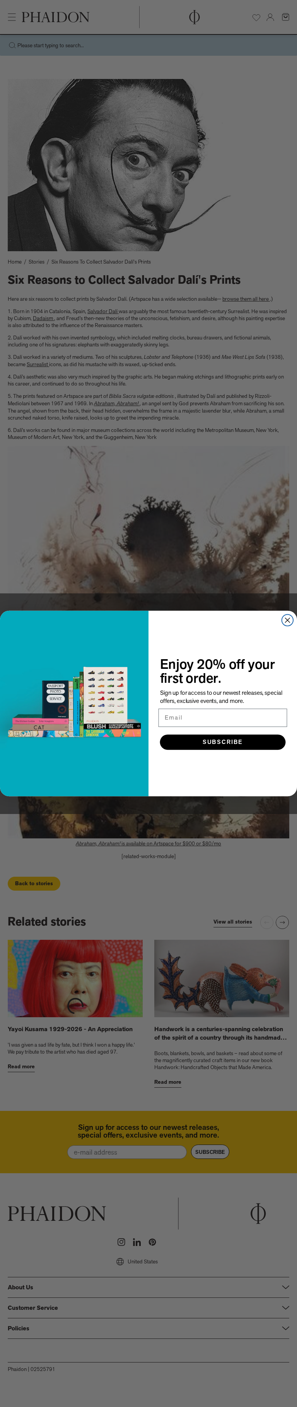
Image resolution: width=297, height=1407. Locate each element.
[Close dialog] (288, 620)
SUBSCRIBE (223, 742)
